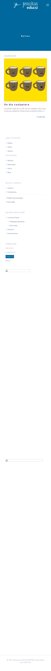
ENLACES (9, 248)
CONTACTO (10, 252)
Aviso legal (11, 202)
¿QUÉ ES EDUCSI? (13, 138)
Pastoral (11, 229)
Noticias (10, 161)
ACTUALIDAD (11, 155)
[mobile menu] (48, 5)
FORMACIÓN (11, 244)
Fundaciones (12, 192)
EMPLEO (9, 257)
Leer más (42, 117)
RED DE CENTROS (13, 183)
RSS (8, 261)
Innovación (13, 225)
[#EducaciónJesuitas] (25, 5)
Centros (10, 188)
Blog (9, 172)
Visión (10, 147)
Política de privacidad (15, 198)
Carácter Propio (13, 218)
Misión (10, 143)
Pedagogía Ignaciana (17, 222)
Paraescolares (13, 233)
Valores (10, 151)
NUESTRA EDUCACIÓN (15, 212)
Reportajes (11, 164)
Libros (10, 168)
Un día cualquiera (16, 104)
